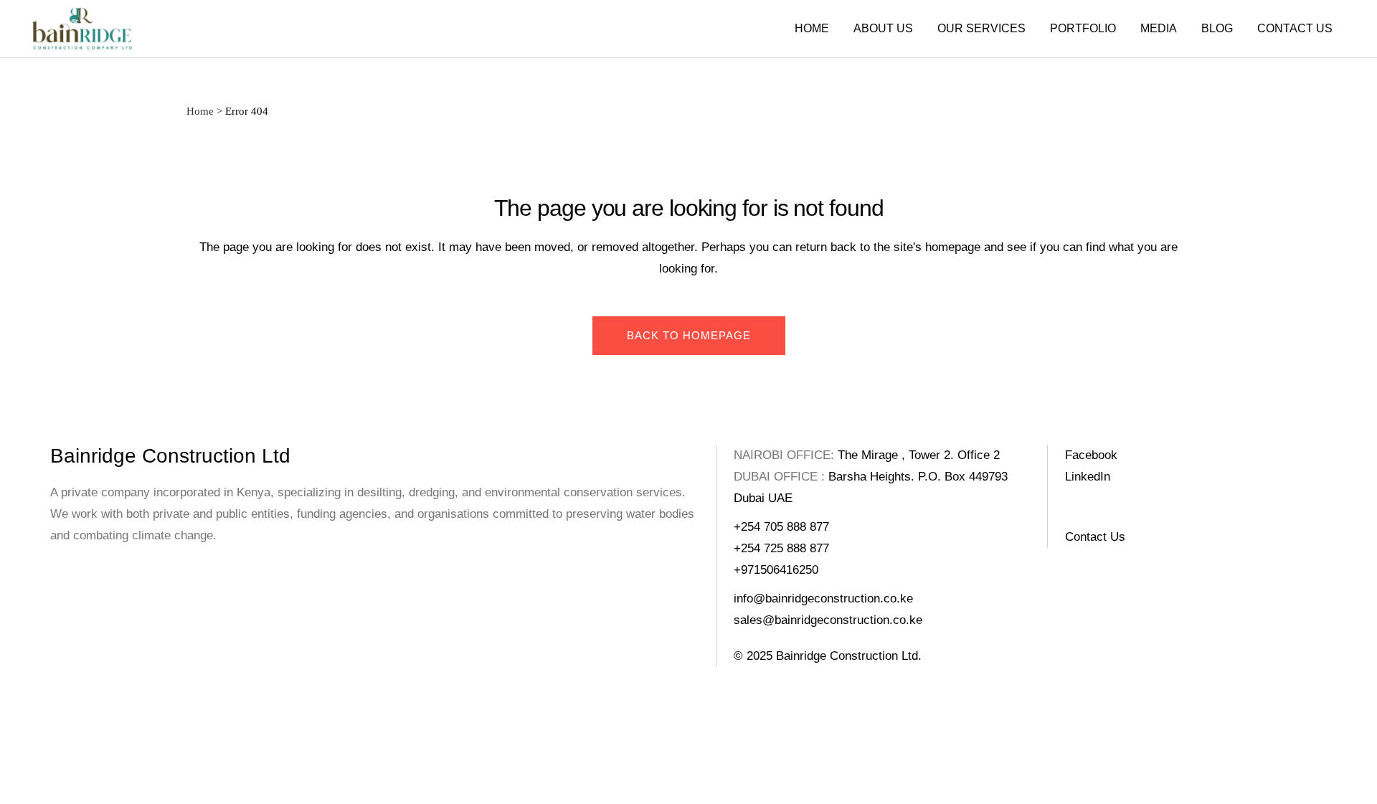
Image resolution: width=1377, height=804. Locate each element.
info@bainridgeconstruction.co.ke (823, 598)
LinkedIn (1087, 476)
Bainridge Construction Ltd (170, 456)
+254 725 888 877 (781, 548)
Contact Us (1095, 537)
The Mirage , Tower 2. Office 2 (919, 455)
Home (200, 111)
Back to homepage (689, 335)
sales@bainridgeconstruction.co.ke (828, 620)
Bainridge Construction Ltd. (849, 656)
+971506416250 (776, 570)
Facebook (1091, 455)
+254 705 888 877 (781, 527)
